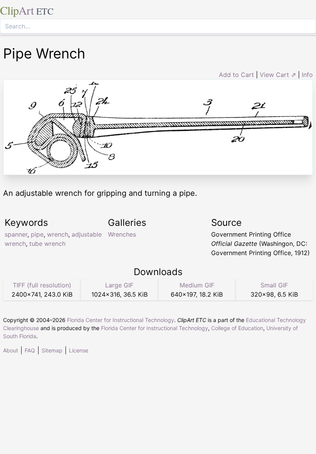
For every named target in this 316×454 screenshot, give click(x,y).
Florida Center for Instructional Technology (120, 320)
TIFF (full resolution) (42, 285)
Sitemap (52, 350)
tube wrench (47, 243)
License (78, 350)
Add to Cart (236, 74)
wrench (57, 234)
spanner (16, 234)
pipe (37, 234)
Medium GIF (197, 285)
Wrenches (122, 234)
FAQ (30, 350)
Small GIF (274, 285)
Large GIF (119, 285)
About (10, 350)
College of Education (237, 328)
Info (307, 74)
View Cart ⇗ (278, 74)
